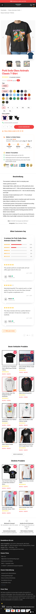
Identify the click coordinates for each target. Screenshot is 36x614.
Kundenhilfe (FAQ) (6, 582)
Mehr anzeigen (18, 454)
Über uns (3, 556)
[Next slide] (32, 37)
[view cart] (34, 5)
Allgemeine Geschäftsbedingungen (10, 558)
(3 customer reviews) (14, 77)
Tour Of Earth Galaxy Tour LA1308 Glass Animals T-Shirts (8, 482)
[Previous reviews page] (24, 335)
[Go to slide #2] (18, 64)
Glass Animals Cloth (14, 10)
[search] (31, 5)
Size (3, 105)
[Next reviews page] (32, 335)
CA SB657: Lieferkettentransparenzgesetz (12, 565)
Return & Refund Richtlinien (8, 578)
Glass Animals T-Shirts (7, 13)
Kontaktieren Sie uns (6, 580)
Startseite (3, 10)
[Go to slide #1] (9, 64)
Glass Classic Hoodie (7, 444)
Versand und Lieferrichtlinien (8, 573)
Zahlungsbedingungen (7, 575)
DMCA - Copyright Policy (7, 563)
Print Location (6, 113)
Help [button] (33, 612)
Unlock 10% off (3, 607)
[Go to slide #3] (27, 64)
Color (3, 88)
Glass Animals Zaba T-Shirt (26, 507)
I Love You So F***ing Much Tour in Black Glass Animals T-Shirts (9, 368)
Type (3, 83)
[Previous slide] (3, 37)
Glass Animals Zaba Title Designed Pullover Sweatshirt (8, 394)
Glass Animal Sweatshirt (25, 393)
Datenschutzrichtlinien (7, 561)
